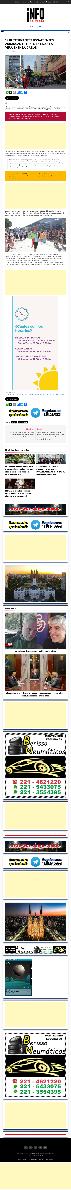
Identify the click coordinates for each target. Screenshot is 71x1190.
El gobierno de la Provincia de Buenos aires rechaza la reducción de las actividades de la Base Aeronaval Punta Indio (30, 2)
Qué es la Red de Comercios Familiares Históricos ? (35, 651)
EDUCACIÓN (23, 422)
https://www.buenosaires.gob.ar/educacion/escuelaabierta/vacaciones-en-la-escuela (34, 394)
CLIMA (25, 1159)
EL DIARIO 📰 (33, 1159)
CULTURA (41, 1159)
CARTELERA (49, 1159)
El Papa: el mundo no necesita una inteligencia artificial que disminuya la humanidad (18, 493)
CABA (14, 422)
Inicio (19, 1159)
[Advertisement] (35, 547)
